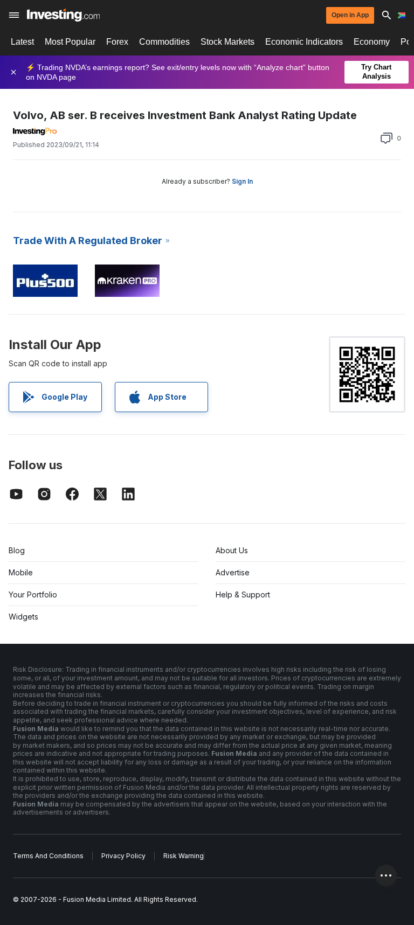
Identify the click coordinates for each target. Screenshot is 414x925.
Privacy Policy (123, 856)
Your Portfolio (33, 594)
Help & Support (243, 594)
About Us (232, 550)
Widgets (23, 616)
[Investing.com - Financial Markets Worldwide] (63, 15)
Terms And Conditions (48, 856)
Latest (22, 41)
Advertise (233, 572)
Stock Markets (227, 41)
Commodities (164, 41)
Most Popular (70, 41)
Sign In (242, 181)
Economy (372, 41)
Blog (17, 550)
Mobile (21, 572)
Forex (117, 41)
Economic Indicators (304, 41)
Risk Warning (183, 856)
